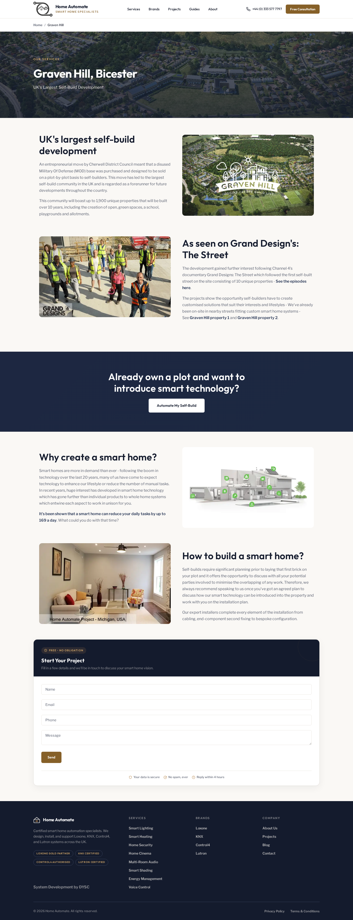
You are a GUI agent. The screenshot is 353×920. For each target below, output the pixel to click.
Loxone (201, 828)
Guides (194, 9)
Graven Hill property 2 (257, 317)
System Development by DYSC (61, 887)
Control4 (203, 845)
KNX (199, 836)
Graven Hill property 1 (209, 317)
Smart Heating (140, 836)
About (212, 9)
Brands (154, 9)
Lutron (201, 853)
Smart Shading (141, 870)
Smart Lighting (141, 828)
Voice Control (139, 887)
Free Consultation (302, 9)
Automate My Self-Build (176, 405)
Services (133, 9)
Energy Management (145, 879)
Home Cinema (140, 853)
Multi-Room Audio (143, 862)
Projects (174, 9)
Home (38, 25)
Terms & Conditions (305, 911)
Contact (268, 853)
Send (51, 757)
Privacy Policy (274, 911)
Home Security (141, 845)
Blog (266, 845)
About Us (269, 828)
